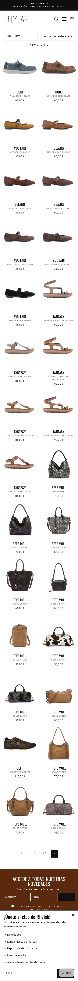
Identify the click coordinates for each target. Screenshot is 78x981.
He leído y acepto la (41, 908)
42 (44, 853)
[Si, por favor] (66, 897)
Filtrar (17, 36)
